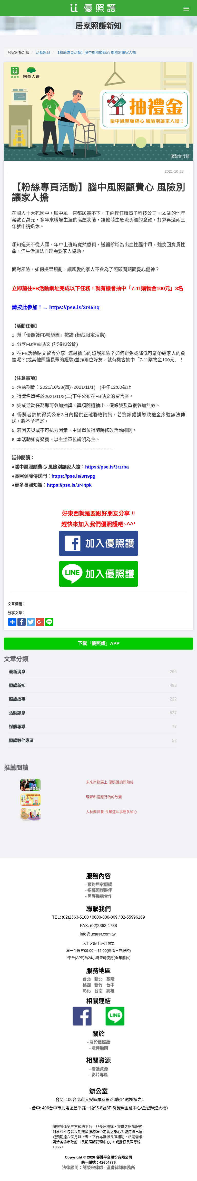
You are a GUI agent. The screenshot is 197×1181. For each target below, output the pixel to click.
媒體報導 (17, 727)
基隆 (110, 979)
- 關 (98, 1042)
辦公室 (98, 1091)
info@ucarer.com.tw (98, 934)
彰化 (87, 991)
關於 (98, 1033)
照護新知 (17, 685)
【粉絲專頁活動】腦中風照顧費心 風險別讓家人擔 (96, 52)
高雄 (110, 991)
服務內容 (98, 876)
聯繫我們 (98, 908)
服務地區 (98, 970)
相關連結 (98, 1000)
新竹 (98, 985)
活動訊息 (43, 52)
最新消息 (17, 672)
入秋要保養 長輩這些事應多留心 (111, 812)
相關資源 (98, 1060)
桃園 (87, 985)
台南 (98, 991)
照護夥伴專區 (21, 740)
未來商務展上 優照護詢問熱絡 (110, 782)
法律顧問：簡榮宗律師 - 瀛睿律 (98, 1167)
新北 (98, 979)
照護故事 (17, 699)
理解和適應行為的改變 (104, 797)
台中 (110, 985)
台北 (87, 979)
